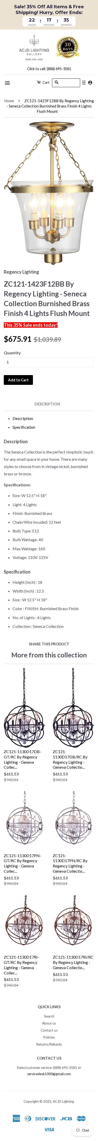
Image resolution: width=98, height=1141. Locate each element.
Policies (49, 1037)
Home (9, 100)
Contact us (49, 1030)
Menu (8, 82)
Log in (83, 82)
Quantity (12, 352)
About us (49, 1023)
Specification (24, 427)
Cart (46, 82)
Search (49, 1016)
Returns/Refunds (49, 1044)
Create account (90, 82)
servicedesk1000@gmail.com (49, 1074)
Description (47, 404)
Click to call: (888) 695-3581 (49, 69)
